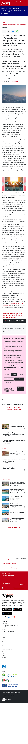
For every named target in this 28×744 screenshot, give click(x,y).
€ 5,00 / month (19, 379)
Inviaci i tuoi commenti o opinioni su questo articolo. (14, 408)
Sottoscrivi (22, 584)
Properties (4, 641)
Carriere (4, 645)
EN (18, 1)
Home (3, 22)
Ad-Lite (24, 1)
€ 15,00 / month (8, 382)
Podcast (13, 1)
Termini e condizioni (7, 649)
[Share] (25, 428)
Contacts (4, 647)
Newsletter (5, 643)
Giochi (3, 655)
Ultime (3, 639)
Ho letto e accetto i (14, 588)
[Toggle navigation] (25, 4)
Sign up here (4, 13)
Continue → (20, 388)
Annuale (21, 374)
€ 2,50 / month (8, 379)
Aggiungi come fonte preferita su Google (15, 321)
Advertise (4, 651)
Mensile (14, 374)
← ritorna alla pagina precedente (14, 568)
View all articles (14, 527)
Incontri (4, 657)
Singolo (7, 374)
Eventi (3, 653)
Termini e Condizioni (19, 588)
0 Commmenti (14, 81)
